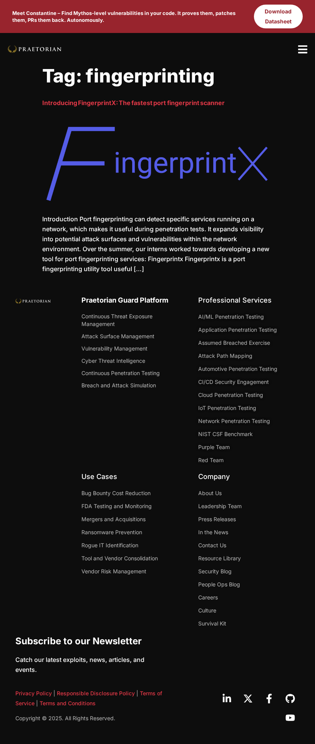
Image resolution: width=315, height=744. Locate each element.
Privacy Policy (33, 693)
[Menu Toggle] (302, 49)
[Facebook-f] (269, 698)
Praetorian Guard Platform (124, 300)
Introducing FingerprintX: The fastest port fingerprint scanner (133, 103)
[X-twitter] (247, 698)
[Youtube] (290, 718)
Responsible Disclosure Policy (96, 693)
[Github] (290, 698)
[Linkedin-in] (226, 698)
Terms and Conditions (68, 703)
